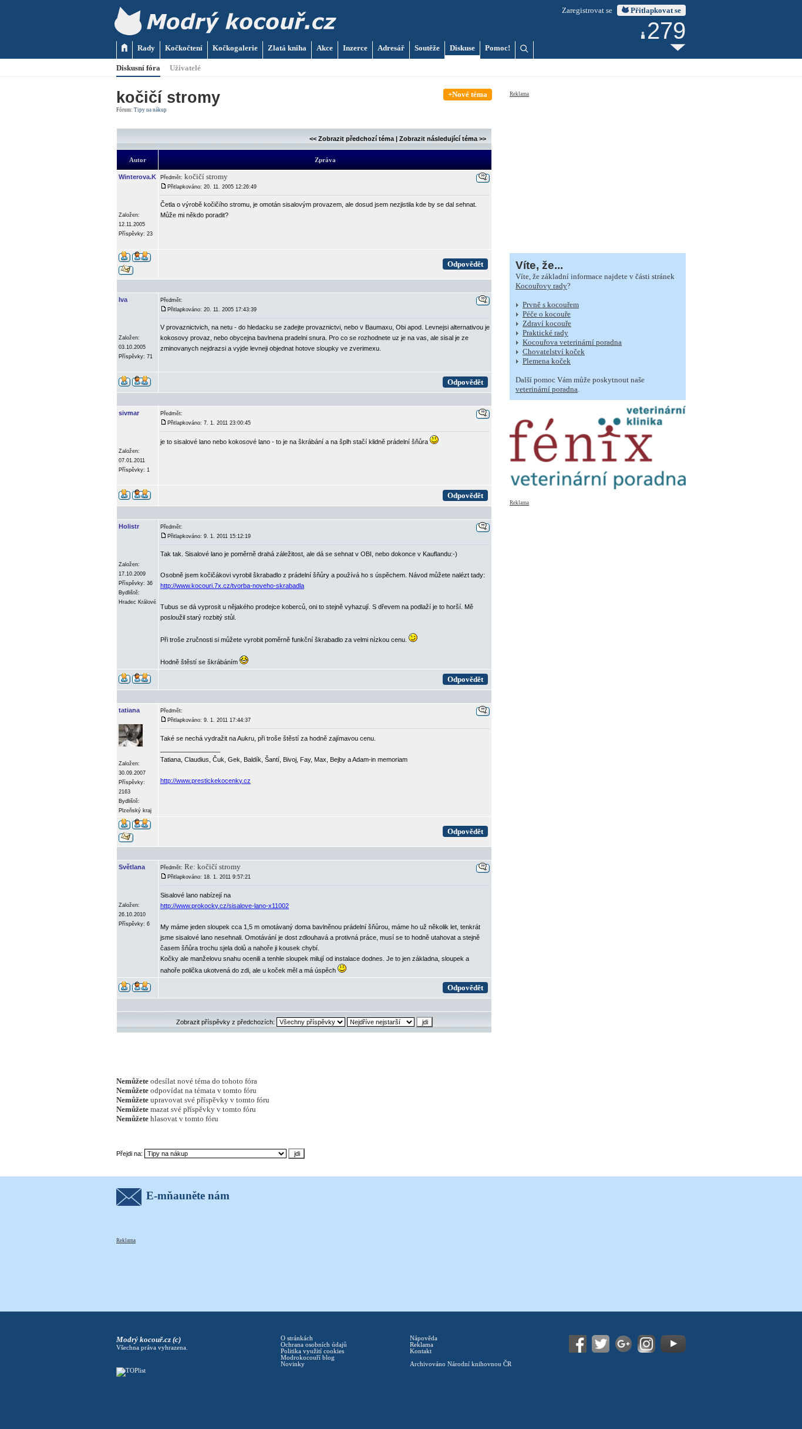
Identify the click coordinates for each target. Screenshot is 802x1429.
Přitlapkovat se (655, 10)
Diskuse (462, 47)
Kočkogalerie (235, 47)
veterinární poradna (546, 389)
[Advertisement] (598, 171)
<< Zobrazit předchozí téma (351, 138)
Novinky (293, 1364)
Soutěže (427, 47)
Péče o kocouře (547, 314)
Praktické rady (545, 332)
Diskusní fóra (138, 67)
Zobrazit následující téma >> (442, 138)
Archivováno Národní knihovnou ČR (460, 1364)
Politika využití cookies (312, 1351)
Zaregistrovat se (587, 10)
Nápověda (423, 1338)
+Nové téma (467, 94)
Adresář (391, 47)
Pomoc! (497, 47)
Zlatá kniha (287, 47)
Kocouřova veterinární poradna (572, 342)
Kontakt (421, 1351)
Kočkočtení (184, 47)
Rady (146, 47)
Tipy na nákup (150, 110)
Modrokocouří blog (308, 1357)
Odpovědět (465, 264)
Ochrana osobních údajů (314, 1344)
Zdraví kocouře (547, 323)
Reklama (519, 94)
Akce (324, 47)
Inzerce (355, 47)
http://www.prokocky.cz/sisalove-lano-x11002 (224, 905)
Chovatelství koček (554, 351)
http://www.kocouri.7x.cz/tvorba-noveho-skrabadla (232, 585)
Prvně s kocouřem (551, 304)
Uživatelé (185, 67)
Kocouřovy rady (541, 285)
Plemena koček (547, 361)
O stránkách (297, 1338)
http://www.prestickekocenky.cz (205, 780)
